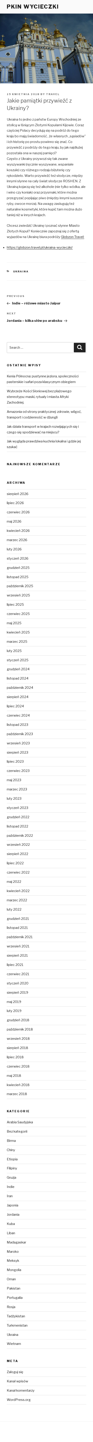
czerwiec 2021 (18, 974)
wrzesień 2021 (18, 946)
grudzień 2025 (18, 568)
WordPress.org (19, 1400)
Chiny (11, 1150)
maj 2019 (14, 1002)
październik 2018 (20, 1029)
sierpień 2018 (17, 1048)
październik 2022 (20, 836)
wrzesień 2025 (18, 595)
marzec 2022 (17, 900)
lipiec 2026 (15, 503)
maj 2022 (14, 882)
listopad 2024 (17, 678)
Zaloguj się (15, 1372)
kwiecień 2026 (18, 531)
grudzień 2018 (18, 1020)
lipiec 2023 (15, 762)
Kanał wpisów (17, 1381)
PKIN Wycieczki (33, 6)
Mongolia (14, 1270)
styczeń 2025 (17, 660)
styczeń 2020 (17, 983)
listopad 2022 (17, 826)
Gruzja (11, 1178)
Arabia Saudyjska (20, 1122)
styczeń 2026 (17, 558)
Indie (10, 1187)
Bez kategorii (17, 1131)
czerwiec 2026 (18, 512)
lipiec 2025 (15, 605)
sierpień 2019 (17, 993)
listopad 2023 (17, 725)
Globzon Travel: (72, 237)
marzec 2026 (17, 540)
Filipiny (12, 1168)
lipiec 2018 (15, 1057)
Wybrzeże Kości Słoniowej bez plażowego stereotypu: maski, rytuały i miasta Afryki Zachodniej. (39, 396)
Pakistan (13, 1288)
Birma (11, 1141)
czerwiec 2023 (18, 771)
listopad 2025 (17, 577)
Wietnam (14, 1344)
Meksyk (13, 1261)
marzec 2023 (17, 789)
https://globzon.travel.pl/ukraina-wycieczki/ (40, 247)
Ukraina (21, 271)
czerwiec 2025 (18, 614)
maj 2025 (14, 623)
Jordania (13, 1215)
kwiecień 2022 (18, 891)
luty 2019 (14, 1011)
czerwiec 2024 (18, 715)
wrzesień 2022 (18, 845)
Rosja (11, 1307)
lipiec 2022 (15, 863)
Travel (53, 94)
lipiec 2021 (15, 965)
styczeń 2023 (17, 808)
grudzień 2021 (18, 919)
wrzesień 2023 (18, 743)
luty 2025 (14, 651)
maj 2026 (14, 521)
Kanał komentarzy (21, 1390)
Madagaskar (16, 1242)
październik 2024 (20, 688)
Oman (11, 1279)
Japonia (12, 1205)
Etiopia (12, 1159)
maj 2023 (14, 780)
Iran (10, 1196)
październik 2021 (20, 937)
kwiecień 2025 (18, 632)
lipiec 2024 (15, 706)
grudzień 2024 (18, 669)
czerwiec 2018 (18, 1066)
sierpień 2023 (17, 752)
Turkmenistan (17, 1325)
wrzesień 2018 (18, 1039)
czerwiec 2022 (18, 872)
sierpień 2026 (17, 494)
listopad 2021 (17, 928)
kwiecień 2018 (18, 1085)
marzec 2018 (17, 1094)
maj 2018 (14, 1076)
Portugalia (15, 1298)
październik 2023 (20, 734)
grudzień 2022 (18, 817)
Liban (11, 1233)
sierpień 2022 (17, 854)
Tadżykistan (16, 1316)
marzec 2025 (17, 642)
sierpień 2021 (17, 956)
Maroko (13, 1252)
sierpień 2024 (17, 697)
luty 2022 (14, 909)
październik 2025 (20, 586)
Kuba (11, 1224)
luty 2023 (14, 799)
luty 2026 (14, 549)
